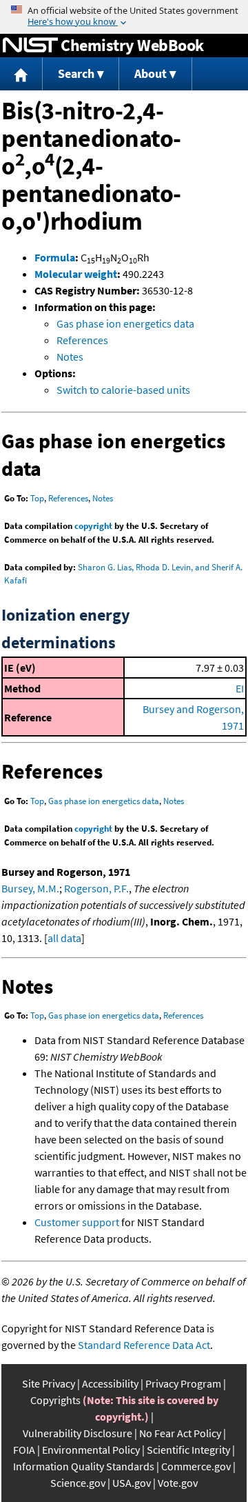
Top (37, 498)
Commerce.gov (196, 1466)
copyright (93, 526)
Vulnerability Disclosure (77, 1433)
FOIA (24, 1449)
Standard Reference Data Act (144, 1345)
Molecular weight (75, 274)
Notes (69, 356)
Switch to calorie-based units (123, 390)
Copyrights (55, 1400)
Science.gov (77, 1483)
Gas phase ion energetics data (125, 323)
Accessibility (110, 1383)
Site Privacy (48, 1383)
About (150, 73)
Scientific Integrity (188, 1449)
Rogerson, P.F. (96, 888)
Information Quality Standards (83, 1466)
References (82, 340)
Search (76, 73)
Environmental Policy (91, 1449)
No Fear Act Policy (180, 1433)
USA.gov (131, 1483)
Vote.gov (178, 1483)
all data (64, 938)
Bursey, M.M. (30, 888)
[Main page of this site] (21, 74)
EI (240, 688)
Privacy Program (183, 1383)
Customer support (76, 1222)
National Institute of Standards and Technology (30, 45)
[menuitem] (21, 74)
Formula (54, 257)
